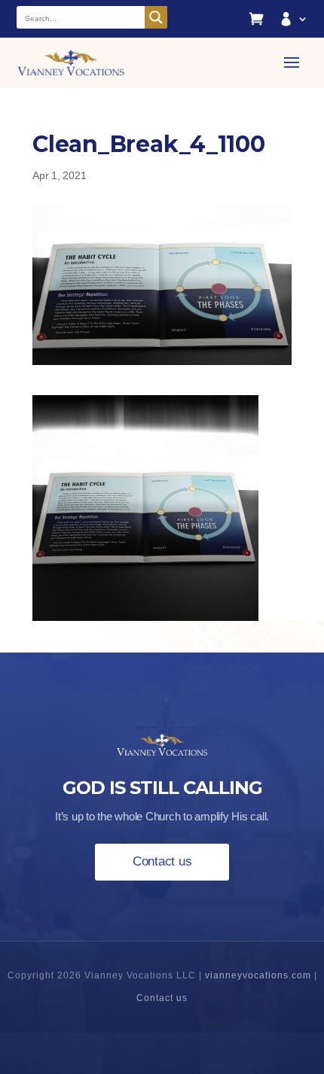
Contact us (162, 861)
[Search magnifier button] (156, 17)
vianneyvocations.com (258, 975)
